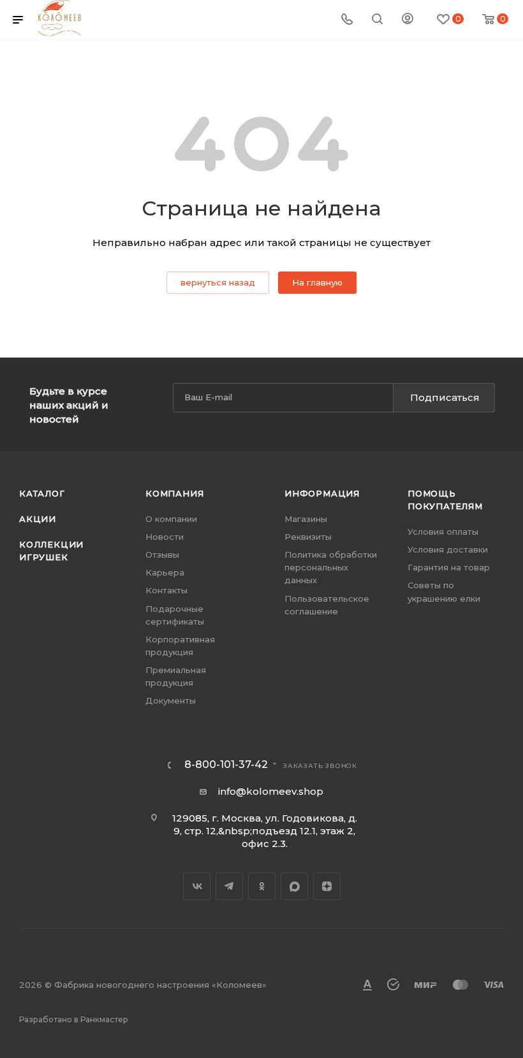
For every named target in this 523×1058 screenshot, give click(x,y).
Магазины (305, 519)
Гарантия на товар (449, 567)
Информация (322, 493)
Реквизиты (308, 537)
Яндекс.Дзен (327, 886)
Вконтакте (196, 886)
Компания (174, 493)
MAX (294, 886)
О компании (171, 519)
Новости (164, 537)
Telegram (229, 886)
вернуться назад (217, 282)
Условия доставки (448, 549)
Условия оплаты (443, 531)
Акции (37, 519)
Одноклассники (262, 886)
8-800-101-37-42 (226, 765)
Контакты (166, 590)
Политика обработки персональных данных (330, 567)
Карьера (164, 572)
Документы (170, 700)
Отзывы (162, 554)
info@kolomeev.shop (270, 791)
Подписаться (445, 397)
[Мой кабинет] (407, 20)
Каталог (42, 493)
